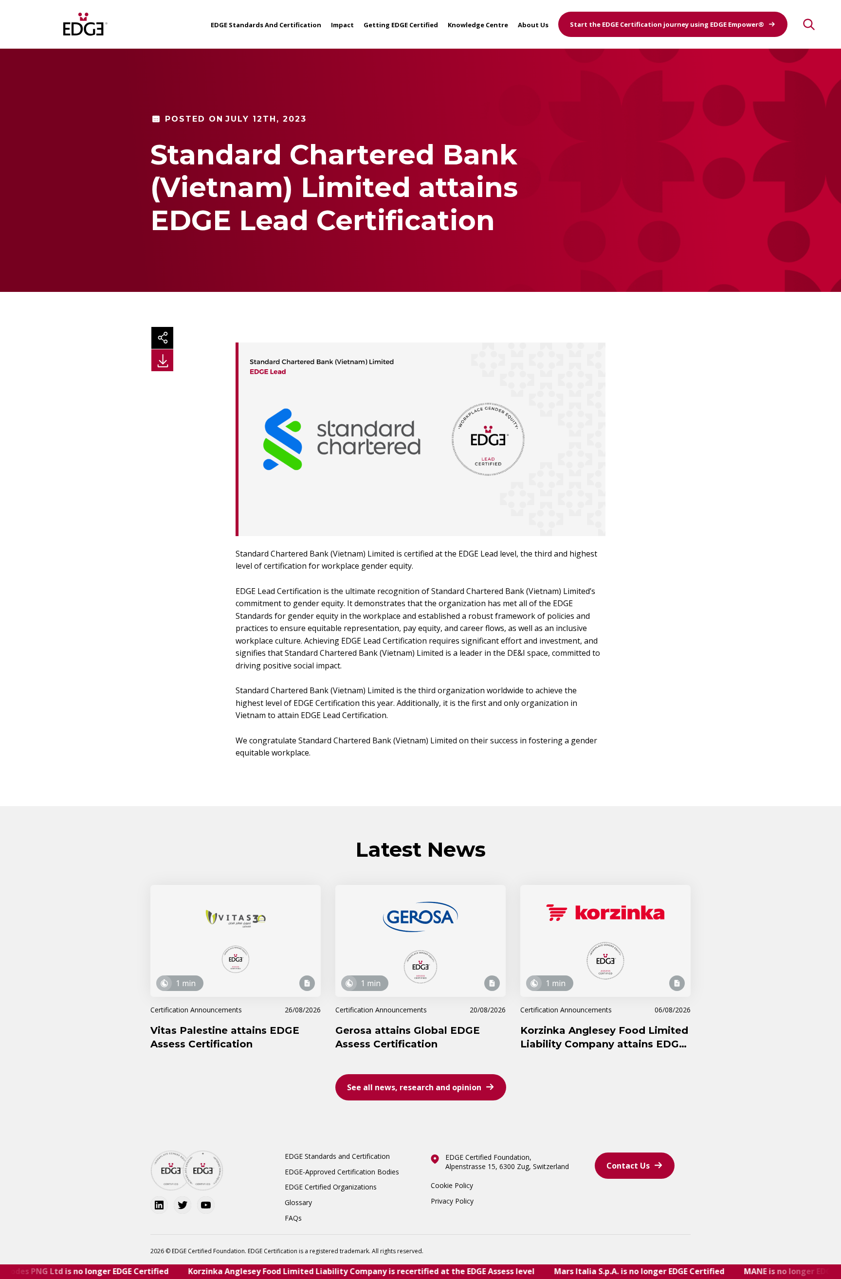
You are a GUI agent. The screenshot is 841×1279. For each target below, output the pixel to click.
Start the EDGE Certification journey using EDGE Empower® (667, 24)
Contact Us (628, 1165)
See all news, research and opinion (414, 1087)
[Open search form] (809, 24)
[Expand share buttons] (162, 338)
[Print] (162, 360)
